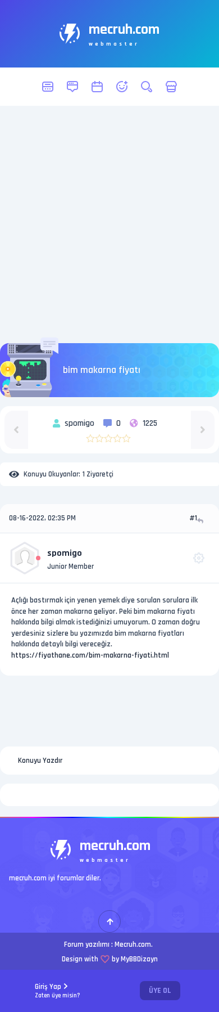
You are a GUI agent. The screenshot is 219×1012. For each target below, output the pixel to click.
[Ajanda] (97, 86)
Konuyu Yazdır (40, 760)
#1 (193, 518)
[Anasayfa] (47, 86)
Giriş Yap (57, 991)
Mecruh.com (133, 944)
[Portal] (72, 86)
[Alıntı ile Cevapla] (201, 521)
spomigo (64, 553)
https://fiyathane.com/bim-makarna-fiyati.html (90, 655)
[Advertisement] (109, 224)
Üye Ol (160, 991)
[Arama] (146, 86)
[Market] (171, 86)
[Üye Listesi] (122, 86)
